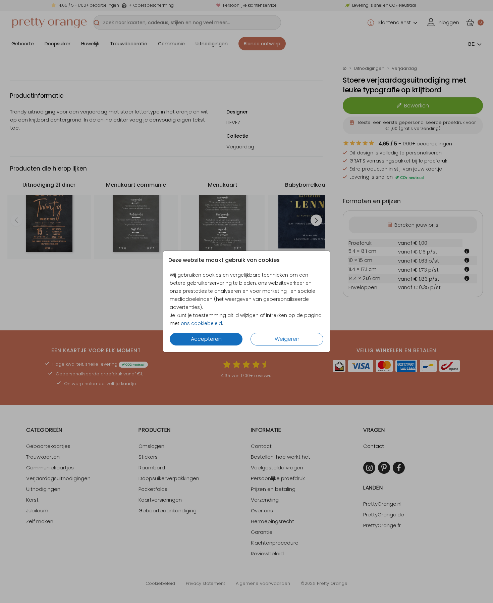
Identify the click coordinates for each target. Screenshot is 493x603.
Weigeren (287, 339)
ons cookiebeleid (201, 323)
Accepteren (206, 339)
